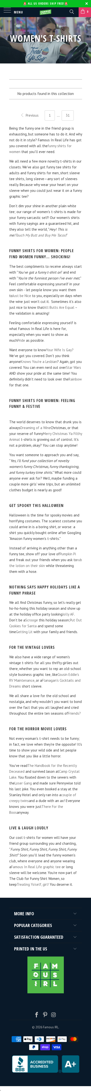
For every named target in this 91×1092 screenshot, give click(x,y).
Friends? (74, 713)
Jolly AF (68, 614)
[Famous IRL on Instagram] (53, 1015)
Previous (32, 115)
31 (68, 115)
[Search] (71, 11)
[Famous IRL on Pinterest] (45, 1015)
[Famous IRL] (45, 12)
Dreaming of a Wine (35, 427)
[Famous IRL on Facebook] (37, 1015)
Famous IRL (50, 1027)
